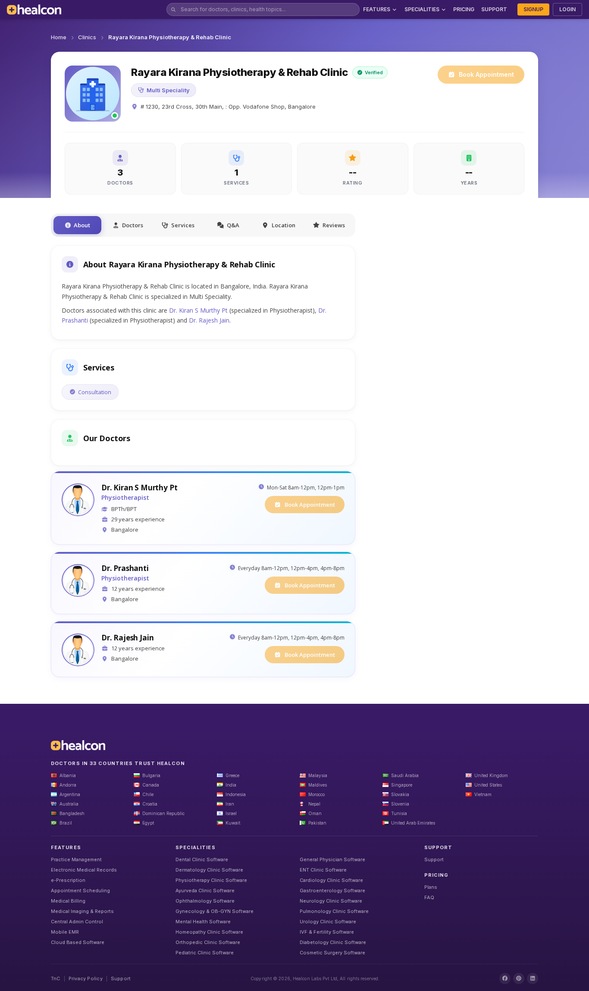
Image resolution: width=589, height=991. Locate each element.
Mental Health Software (203, 922)
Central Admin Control (77, 922)
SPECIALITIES (421, 9)
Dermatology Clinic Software (209, 870)
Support (434, 859)
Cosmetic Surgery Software (332, 953)
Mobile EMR (65, 932)
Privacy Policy (86, 978)
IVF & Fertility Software (327, 932)
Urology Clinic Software (328, 922)
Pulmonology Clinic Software (334, 911)
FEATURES (376, 9)
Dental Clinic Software (201, 859)
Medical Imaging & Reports (82, 911)
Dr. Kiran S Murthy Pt (198, 310)
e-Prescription (68, 880)
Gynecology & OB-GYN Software (214, 911)
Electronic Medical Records (84, 870)
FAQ (429, 897)
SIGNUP (533, 9)
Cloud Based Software (77, 942)
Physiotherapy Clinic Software (211, 880)
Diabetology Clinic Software (333, 942)
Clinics (87, 37)
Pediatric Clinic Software (204, 953)
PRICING (463, 9)
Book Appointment (486, 74)
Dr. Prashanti (125, 568)
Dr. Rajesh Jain (209, 320)
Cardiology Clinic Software (331, 880)
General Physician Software (332, 859)
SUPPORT (494, 9)
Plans (430, 887)
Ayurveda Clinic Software (205, 891)
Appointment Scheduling (80, 891)
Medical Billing (68, 901)
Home (58, 37)
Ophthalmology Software (205, 901)
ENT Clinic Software (323, 870)
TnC (55, 978)
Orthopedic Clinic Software (207, 942)
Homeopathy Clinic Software (209, 932)
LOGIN (567, 9)
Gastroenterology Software (332, 891)
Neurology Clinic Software (331, 901)
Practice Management (76, 859)
